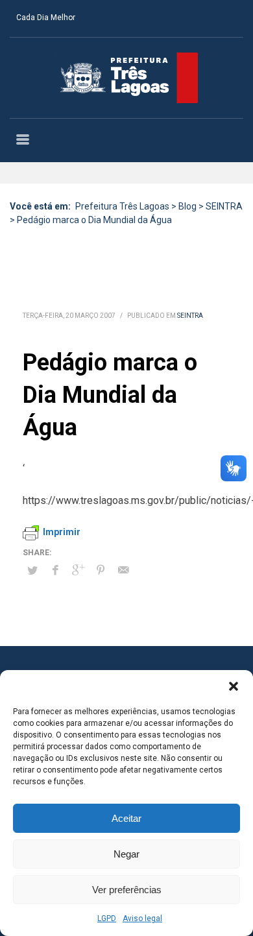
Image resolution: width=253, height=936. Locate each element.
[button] (233, 686)
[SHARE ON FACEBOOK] (55, 570)
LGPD (106, 918)
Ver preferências (127, 889)
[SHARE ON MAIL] (123, 570)
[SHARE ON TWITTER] (32, 571)
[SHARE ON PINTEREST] (100, 570)
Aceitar (126, 818)
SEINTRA (190, 315)
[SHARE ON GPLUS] (78, 570)
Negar (126, 853)
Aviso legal (142, 918)
